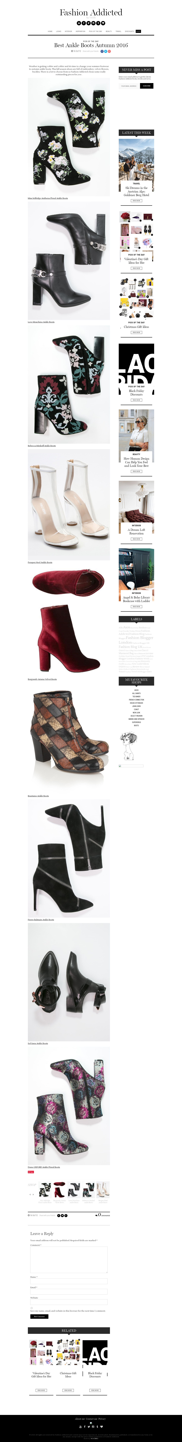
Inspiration (80, 31)
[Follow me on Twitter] (88, 23)
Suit (147, 669)
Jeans (138, 656)
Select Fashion (130, 669)
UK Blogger (142, 672)
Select (121, 669)
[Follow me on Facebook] (84, 23)
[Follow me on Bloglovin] (103, 23)
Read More (41, 1390)
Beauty (109, 31)
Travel (118, 31)
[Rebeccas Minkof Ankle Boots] (88, 1197)
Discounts (129, 31)
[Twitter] (89, 1427)
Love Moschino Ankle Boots (41, 322)
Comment (35, 1245)
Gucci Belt (137, 651)
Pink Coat (129, 667)
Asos (126, 627)
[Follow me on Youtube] (80, 1427)
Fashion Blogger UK (140, 643)
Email (33, 1287)
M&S (139, 661)
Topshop (128, 672)
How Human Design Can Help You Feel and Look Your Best (136, 462)
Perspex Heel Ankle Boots (40, 562)
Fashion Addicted (91, 12)
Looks (58, 31)
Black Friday (134, 628)
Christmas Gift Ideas (68, 1375)
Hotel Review (130, 656)
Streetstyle (141, 669)
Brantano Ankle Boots (38, 796)
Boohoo (143, 627)
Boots (136, 726)
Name (34, 1277)
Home (50, 31)
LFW (143, 656)
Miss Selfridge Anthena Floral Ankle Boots (48, 198)
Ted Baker (136, 697)
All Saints (136, 693)
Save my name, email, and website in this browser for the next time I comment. (67, 1311)
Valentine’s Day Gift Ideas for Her (41, 1375)
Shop (138, 31)
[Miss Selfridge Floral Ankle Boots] (45, 1197)
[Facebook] (85, 1427)
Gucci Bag (129, 650)
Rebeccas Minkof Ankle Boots (88, 1201)
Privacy (102, 1418)
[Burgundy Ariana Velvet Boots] (59, 1197)
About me (80, 1418)
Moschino (128, 664)
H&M (151, 653)
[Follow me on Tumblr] (98, 23)
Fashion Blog (137, 634)
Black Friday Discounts (95, 1375)
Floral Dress (147, 647)
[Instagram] (93, 1427)
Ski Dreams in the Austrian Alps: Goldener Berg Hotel (136, 191)
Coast (148, 628)
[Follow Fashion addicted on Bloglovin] (129, 760)
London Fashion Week (138, 658)
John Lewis (136, 706)
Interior (68, 31)
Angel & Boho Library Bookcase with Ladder (136, 599)
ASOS (136, 690)
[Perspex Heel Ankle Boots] (103, 1197)
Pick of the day (95, 31)
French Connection (136, 700)
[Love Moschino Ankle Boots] (74, 1197)
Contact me (91, 1418)
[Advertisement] (137, 109)
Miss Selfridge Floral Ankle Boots (45, 1201)
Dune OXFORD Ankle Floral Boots (44, 1167)
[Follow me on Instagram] (93, 23)
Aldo (121, 628)
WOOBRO (94, 1439)
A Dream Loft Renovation (136, 531)
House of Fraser (136, 703)
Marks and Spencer (136, 719)
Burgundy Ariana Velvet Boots (42, 679)
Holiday (122, 656)
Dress (138, 631)
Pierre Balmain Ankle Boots (41, 919)
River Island (144, 667)
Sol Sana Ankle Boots (38, 1043)
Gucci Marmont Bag (133, 652)
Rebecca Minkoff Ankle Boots (42, 446)
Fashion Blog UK (130, 647)
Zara (149, 671)
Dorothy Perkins (129, 631)
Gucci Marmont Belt (141, 654)
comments (104, 1215)
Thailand (122, 672)
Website (34, 1298)
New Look (137, 663)
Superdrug (136, 722)
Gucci (122, 650)
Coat (121, 631)
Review (136, 666)
